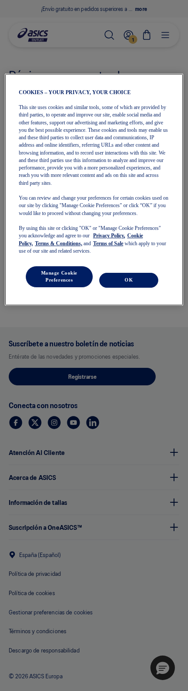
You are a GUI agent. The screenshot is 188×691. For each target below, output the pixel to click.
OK (129, 279)
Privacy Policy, (109, 235)
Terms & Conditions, (58, 243)
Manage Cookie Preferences (59, 276)
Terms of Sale (108, 243)
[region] (94, 190)
